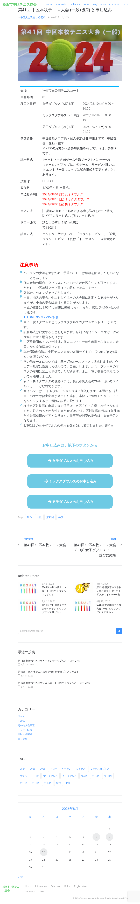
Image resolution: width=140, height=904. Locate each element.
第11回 (108, 776)
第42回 (35, 783)
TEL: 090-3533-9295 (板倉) (42, 317)
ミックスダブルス (99, 768)
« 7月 (20, 877)
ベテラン (66, 768)
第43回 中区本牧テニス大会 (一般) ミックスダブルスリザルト (108, 609)
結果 (58, 783)
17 (43, 852)
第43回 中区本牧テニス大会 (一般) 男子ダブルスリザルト (54, 591)
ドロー (53, 768)
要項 (60, 517)
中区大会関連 (27, 17)
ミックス (81, 768)
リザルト (24, 776)
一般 (39, 517)
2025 (32, 768)
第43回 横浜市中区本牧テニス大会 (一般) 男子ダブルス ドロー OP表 (108, 591)
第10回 (96, 776)
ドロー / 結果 (25, 729)
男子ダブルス (69, 776)
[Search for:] (66, 631)
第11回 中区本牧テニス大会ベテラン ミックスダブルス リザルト (54, 609)
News (21, 716)
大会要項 (40, 17)
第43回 (48, 783)
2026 (42, 768)
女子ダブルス (50, 776)
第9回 (84, 776)
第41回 (50, 517)
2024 (29, 517)
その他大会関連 (26, 725)
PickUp (21, 720)
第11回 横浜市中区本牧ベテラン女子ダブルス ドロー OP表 (49, 660)
